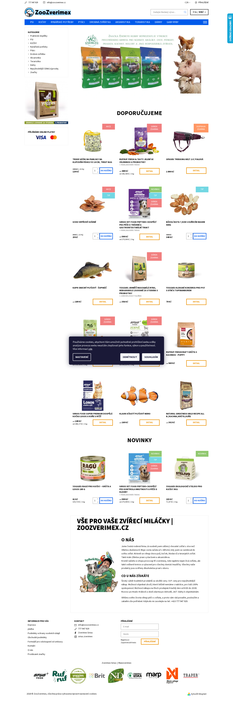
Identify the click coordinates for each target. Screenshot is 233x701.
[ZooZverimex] (48, 12)
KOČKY (42, 22)
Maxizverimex (124, 663)
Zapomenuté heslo (128, 642)
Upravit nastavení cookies (84, 693)
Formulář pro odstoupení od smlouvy (45, 641)
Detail (149, 171)
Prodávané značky (36, 654)
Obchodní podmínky (37, 637)
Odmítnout (130, 357)
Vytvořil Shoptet (198, 694)
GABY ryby (172, 22)
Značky (33, 72)
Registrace (125, 640)
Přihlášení (203, 2)
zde (90, 349)
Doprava (32, 625)
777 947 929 (33, 2)
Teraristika (142, 22)
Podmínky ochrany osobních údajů (44, 633)
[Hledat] (185, 12)
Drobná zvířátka (100, 22)
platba (31, 629)
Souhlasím (151, 357)
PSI (32, 22)
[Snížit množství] (98, 172)
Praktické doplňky (38, 36)
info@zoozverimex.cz (56, 2)
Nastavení (81, 357)
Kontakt (31, 645)
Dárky (158, 22)
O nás (30, 650)
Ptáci (81, 22)
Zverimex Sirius (85, 632)
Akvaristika (122, 22)
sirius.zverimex (85, 636)
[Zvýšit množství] (98, 169)
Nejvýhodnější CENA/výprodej (44, 68)
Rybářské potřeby (62, 22)
